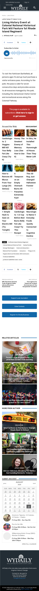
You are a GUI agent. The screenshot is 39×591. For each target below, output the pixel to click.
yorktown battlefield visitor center (12, 259)
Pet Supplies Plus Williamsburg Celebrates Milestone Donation (19, 450)
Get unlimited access (13, 2)
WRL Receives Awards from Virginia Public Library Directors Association (9, 284)
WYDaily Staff (8, 35)
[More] (30, 42)
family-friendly (27, 245)
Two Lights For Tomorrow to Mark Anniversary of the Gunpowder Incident (30, 284)
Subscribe (9, 5)
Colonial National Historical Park (12, 245)
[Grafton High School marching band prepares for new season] (19, 394)
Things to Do (16, 19)
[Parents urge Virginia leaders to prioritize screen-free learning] (19, 351)
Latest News (10, 15)
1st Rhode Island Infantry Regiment (18, 242)
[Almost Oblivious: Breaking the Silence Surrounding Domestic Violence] (19, 465)
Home (4, 15)
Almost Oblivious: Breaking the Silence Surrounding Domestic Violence (19, 472)
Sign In (26, 2)
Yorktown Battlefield (8, 256)
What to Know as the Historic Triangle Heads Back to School (19, 429)
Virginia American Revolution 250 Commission (16, 254)
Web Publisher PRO (26, 589)
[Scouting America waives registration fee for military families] (19, 373)
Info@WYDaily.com (19, 578)
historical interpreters (23, 248)
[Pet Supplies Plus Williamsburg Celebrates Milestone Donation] (19, 443)
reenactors (22, 251)
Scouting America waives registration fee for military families (19, 380)
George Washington (8, 248)
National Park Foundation (10, 251)
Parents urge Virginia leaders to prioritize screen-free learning (19, 358)
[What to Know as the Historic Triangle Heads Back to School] (19, 422)
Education (19, 354)
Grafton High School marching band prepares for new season (19, 401)
